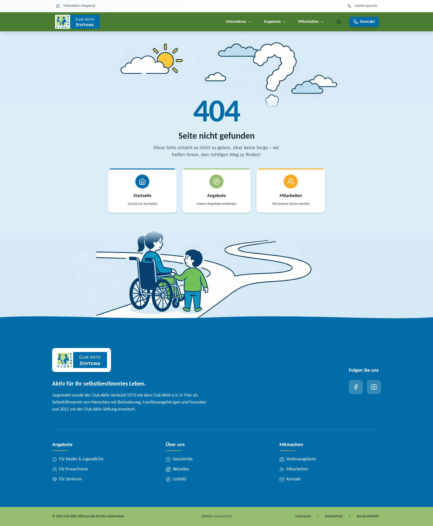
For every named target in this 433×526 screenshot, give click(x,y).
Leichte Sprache (366, 6)
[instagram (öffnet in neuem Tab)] (374, 387)
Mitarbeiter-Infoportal (79, 6)
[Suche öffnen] (338, 21)
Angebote (272, 22)
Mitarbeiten (308, 22)
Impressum (303, 516)
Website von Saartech (216, 516)
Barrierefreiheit (368, 516)
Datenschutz (334, 516)
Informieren (236, 22)
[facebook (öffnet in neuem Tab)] (356, 387)
